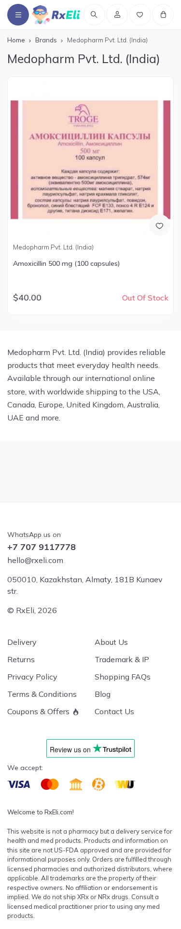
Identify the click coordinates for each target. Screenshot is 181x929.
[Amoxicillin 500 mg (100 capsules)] (90, 159)
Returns (21, 659)
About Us (111, 642)
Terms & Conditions (42, 694)
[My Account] (117, 15)
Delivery (22, 642)
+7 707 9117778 (41, 547)
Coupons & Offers (38, 711)
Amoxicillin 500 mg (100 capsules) (66, 263)
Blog (103, 694)
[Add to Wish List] (159, 225)
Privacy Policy (32, 676)
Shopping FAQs (123, 676)
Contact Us (114, 711)
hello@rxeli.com (35, 560)
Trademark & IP (122, 659)
